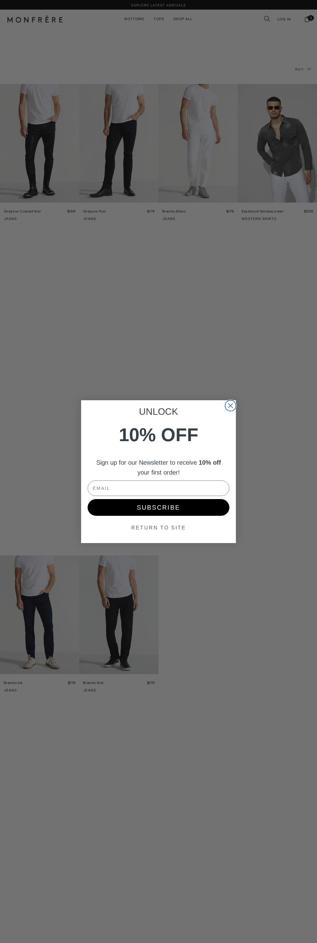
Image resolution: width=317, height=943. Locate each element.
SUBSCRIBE (158, 507)
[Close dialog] (230, 405)
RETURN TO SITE (158, 527)
